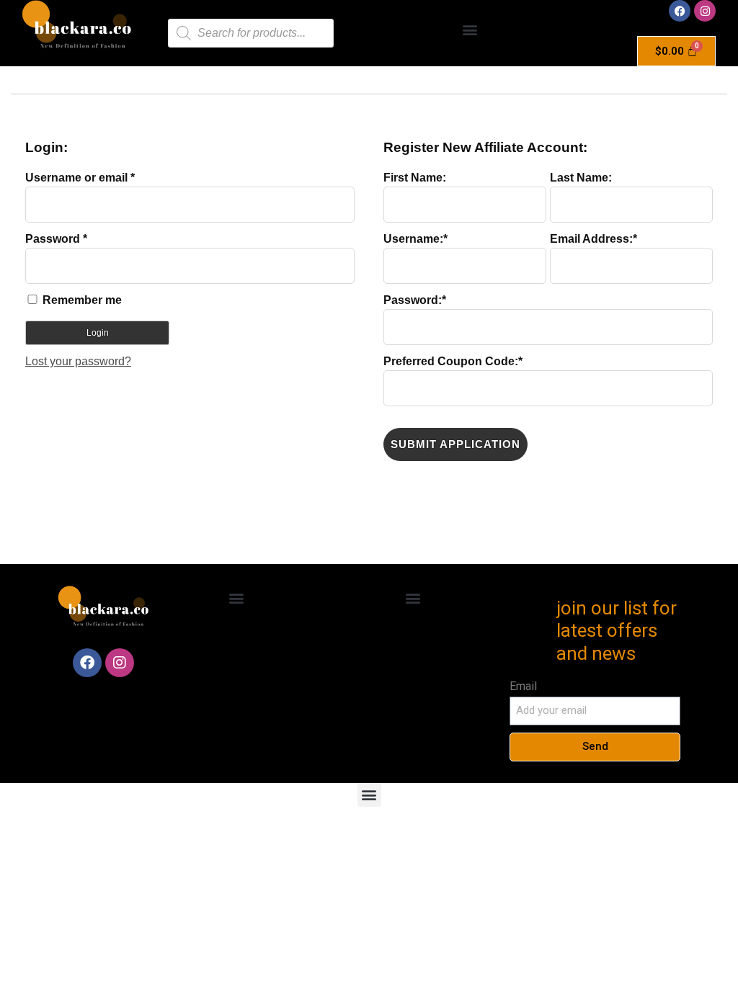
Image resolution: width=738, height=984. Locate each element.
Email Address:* (593, 239)
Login (97, 333)
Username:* (415, 239)
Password (56, 239)
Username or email (80, 177)
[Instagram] (705, 11)
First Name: (414, 178)
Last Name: (581, 178)
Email (523, 686)
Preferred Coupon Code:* (453, 361)
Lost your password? (78, 361)
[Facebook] (679, 11)
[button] (470, 30)
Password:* (414, 300)
